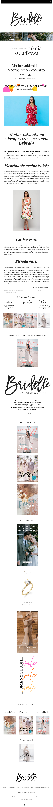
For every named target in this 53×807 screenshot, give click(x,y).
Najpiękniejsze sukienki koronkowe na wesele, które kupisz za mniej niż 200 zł (44, 304)
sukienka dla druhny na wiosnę (17, 290)
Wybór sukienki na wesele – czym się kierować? (26, 302)
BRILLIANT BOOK (26, 60)
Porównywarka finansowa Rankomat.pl (26, 792)
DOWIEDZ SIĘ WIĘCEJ (27, 413)
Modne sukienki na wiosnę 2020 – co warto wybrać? (26, 70)
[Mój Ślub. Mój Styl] (42, 725)
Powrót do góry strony (26, 799)
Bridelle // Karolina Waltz (22, 78)
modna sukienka (8, 290)
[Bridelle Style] (10, 725)
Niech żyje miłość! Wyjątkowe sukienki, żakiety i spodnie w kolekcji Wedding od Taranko (9, 304)
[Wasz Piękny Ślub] (26, 725)
